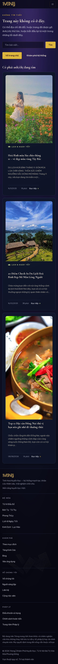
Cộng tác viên (9, 595)
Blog (4, 555)
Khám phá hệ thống (36, 55)
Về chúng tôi (8, 578)
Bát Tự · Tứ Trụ (9, 510)
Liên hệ (5, 590)
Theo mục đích (9, 544)
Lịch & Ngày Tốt (10, 521)
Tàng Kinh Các (9, 550)
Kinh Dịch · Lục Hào (11, 527)
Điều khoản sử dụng (11, 613)
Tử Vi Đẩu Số (8, 504)
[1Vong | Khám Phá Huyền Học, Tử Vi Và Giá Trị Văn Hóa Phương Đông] (8, 4)
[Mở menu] (53, 4)
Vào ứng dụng (8, 561)
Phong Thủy (7, 515)
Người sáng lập (9, 584)
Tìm (50, 45)
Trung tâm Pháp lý (10, 624)
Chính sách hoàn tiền (12, 618)
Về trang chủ (12, 55)
